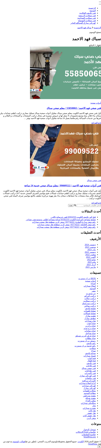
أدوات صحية (95, 103)
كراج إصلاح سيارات (87, 383)
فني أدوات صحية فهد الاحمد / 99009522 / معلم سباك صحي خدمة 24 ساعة (62, 185)
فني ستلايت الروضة (87, 15)
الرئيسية (92, 8)
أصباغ (93, 283)
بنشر (94, 291)
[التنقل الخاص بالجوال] (100, 1)
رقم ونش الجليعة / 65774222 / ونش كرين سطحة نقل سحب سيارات (66, 224)
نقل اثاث (92, 411)
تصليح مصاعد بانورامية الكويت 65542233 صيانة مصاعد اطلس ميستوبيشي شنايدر (61, 219)
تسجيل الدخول (89, 429)
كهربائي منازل (90, 388)
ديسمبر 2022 (90, 252)
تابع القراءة (96, 123)
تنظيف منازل (90, 318)
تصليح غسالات (90, 313)
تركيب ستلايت (89, 301)
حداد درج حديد (90, 328)
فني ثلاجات (91, 366)
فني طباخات (90, 371)
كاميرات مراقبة (89, 381)
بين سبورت (91, 293)
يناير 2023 (91, 249)
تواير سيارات (90, 321)
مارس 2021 (90, 267)
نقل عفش (91, 413)
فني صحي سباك (94, 180)
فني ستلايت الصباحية (86, 18)
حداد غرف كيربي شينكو (85, 336)
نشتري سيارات (89, 408)
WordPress (92, 444)
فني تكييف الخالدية (87, 13)
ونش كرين (91, 418)
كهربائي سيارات (89, 386)
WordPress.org (90, 437)
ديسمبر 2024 (90, 244)
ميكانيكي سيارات (88, 403)
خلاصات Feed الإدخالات (86, 432)
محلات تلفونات (89, 391)
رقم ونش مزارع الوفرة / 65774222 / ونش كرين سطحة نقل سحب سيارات (64, 222)
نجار (94, 406)
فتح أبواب (92, 358)
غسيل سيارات (90, 356)
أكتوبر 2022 (91, 257)
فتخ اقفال (91, 361)
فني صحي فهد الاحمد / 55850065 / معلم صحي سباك (74, 108)
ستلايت (92, 348)
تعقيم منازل (90, 316)
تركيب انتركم (90, 296)
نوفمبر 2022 (90, 254)
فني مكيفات (90, 378)
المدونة (93, 10)
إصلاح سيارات (90, 286)
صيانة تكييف (90, 353)
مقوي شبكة (90, 398)
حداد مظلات (90, 338)
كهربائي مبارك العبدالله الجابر (83, 23)
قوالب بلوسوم (19, 441)
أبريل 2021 (91, 264)
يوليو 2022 (91, 259)
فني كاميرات (90, 373)
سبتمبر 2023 (90, 247)
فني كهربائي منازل (88, 376)
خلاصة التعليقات (89, 434)
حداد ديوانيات (90, 331)
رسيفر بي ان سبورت (87, 341)
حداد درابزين (90, 326)
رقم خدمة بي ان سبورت (85, 346)
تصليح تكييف (90, 308)
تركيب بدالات (90, 298)
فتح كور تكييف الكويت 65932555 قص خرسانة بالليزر (73, 217)
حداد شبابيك (90, 333)
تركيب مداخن (90, 306)
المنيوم (93, 288)
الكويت (81, 441)
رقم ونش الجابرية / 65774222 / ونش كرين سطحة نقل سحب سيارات (66, 227)
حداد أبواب (91, 323)
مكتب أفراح (90, 401)
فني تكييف (91, 363)
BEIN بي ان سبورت (87, 278)
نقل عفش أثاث (89, 416)
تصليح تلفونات (90, 311)
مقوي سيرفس (89, 396)
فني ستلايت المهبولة (87, 20)
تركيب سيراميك (89, 303)
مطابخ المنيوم (90, 393)
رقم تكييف (91, 343)
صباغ (93, 351)
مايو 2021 (92, 262)
